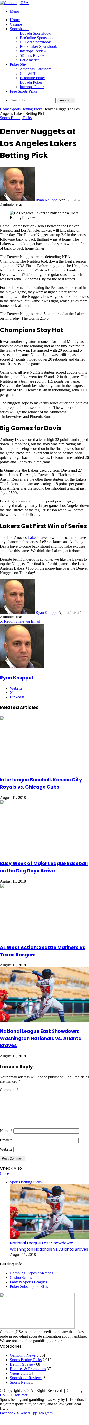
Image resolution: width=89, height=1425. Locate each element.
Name (6, 1131)
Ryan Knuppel (47, 200)
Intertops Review (33, 51)
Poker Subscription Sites (29, 1286)
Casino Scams (21, 1277)
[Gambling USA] (14, 3)
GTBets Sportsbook (35, 42)
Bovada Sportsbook (35, 33)
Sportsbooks (19, 29)
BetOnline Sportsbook (37, 38)
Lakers (33, 537)
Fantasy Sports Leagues (28, 1282)
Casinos (16, 24)
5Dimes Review (32, 55)
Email (6, 1140)
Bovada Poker (31, 82)
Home (15, 20)
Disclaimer (19, 1395)
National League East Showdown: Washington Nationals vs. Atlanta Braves (41, 1038)
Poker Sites (18, 64)
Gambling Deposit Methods (31, 1273)
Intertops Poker (32, 87)
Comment (9, 1090)
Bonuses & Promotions (28, 1369)
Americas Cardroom (35, 69)
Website (6, 1149)
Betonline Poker (32, 78)
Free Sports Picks (23, 91)
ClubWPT (28, 73)
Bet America (29, 60)
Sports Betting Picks (26, 109)
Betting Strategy (22, 1364)
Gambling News (23, 1355)
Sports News (20, 1382)
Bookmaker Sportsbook (38, 46)
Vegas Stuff (19, 1373)
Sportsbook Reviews (26, 1378)
